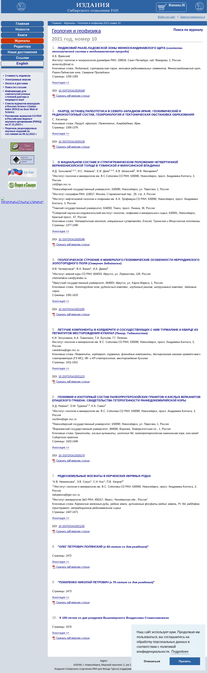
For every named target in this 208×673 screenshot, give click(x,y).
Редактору (22, 46)
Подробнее (179, 651)
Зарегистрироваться (192, 16)
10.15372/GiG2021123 (71, 376)
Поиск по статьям (15, 87)
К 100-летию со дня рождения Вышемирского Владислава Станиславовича (114, 617)
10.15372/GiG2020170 (71, 455)
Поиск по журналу (188, 29)
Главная (22, 23)
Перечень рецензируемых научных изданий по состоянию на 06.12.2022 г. (21, 131)
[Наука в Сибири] (22, 190)
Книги (22, 35)
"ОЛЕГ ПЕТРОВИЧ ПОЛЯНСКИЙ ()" (103, 546)
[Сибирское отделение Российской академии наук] (22, 178)
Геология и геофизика (76, 31)
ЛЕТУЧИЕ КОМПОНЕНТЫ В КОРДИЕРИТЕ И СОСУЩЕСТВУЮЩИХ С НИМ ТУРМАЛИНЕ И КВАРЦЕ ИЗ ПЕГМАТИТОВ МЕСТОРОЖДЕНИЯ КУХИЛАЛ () (125, 331)
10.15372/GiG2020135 (71, 141)
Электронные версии (18, 79)
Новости (22, 29)
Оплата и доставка (16, 83)
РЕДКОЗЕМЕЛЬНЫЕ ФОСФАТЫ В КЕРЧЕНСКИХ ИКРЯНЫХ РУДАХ (104, 476)
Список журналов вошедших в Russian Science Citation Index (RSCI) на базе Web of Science (22, 108)
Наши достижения (22, 52)
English (22, 63)
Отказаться (152, 661)
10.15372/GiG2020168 (71, 90)
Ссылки (22, 58)
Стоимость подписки (17, 75)
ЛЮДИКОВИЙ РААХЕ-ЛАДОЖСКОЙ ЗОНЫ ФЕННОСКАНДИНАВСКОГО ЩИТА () (117, 49)
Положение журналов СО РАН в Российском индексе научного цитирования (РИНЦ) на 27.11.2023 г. (23, 120)
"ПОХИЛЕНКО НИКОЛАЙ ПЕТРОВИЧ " (106, 582)
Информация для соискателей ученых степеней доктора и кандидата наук (17, 95)
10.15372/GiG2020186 (71, 239)
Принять (185, 661)
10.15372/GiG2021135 (71, 526)
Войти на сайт (166, 16)
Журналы (22, 40)
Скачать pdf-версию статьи (73, 95)
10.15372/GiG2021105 (71, 309)
